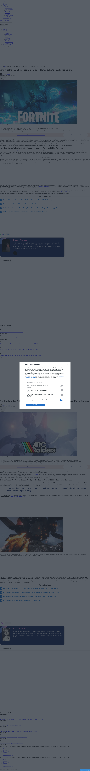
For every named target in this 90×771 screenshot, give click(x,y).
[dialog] (45, 385)
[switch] (61, 385)
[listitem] (45, 382)
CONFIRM (35, 404)
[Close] (68, 364)
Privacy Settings (85, 770)
